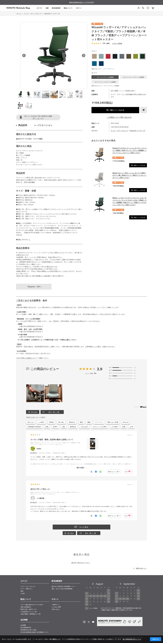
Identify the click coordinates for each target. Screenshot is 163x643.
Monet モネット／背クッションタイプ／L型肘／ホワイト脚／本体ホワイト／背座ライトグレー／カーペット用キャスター (129, 175)
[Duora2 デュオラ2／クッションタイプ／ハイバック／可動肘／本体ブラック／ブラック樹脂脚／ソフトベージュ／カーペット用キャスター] (100, 155)
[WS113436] (20, 94)
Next (83, 55)
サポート (79, 8)
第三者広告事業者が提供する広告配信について (34, 632)
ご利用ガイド (30, 358)
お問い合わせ (56, 609)
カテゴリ (39, 8)
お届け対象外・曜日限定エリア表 (30, 614)
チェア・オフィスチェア (119, 131)
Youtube (93, 622)
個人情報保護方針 (26, 627)
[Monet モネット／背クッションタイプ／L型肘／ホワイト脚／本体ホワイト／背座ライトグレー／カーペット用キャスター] (100, 180)
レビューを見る (117, 43)
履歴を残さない (141, 568)
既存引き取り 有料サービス (29, 609)
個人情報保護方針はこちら (132, 639)
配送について (68, 8)
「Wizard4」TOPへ (34, 287)
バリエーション (44, 125)
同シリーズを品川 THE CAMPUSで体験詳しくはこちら (38, 117)
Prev (24, 55)
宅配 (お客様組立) (26, 607)
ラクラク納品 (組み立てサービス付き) (32, 604)
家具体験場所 (56, 8)
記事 (47, 8)
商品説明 (22, 125)
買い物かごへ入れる (115, 110)
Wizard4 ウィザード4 (137, 131)
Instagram (84, 622)
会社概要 (23, 625)
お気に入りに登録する (143, 110)
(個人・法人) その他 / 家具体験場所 (62, 589)
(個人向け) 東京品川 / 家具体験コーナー (63, 586)
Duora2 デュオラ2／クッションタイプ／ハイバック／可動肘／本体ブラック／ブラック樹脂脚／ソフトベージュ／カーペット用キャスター (129, 150)
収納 (22, 591)
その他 (23, 593)
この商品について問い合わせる (119, 117)
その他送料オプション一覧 (28, 611)
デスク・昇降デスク (26, 589)
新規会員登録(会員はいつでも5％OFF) (81, 2)
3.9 (99, 368)
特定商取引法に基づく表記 (28, 630)
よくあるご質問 (56, 607)
